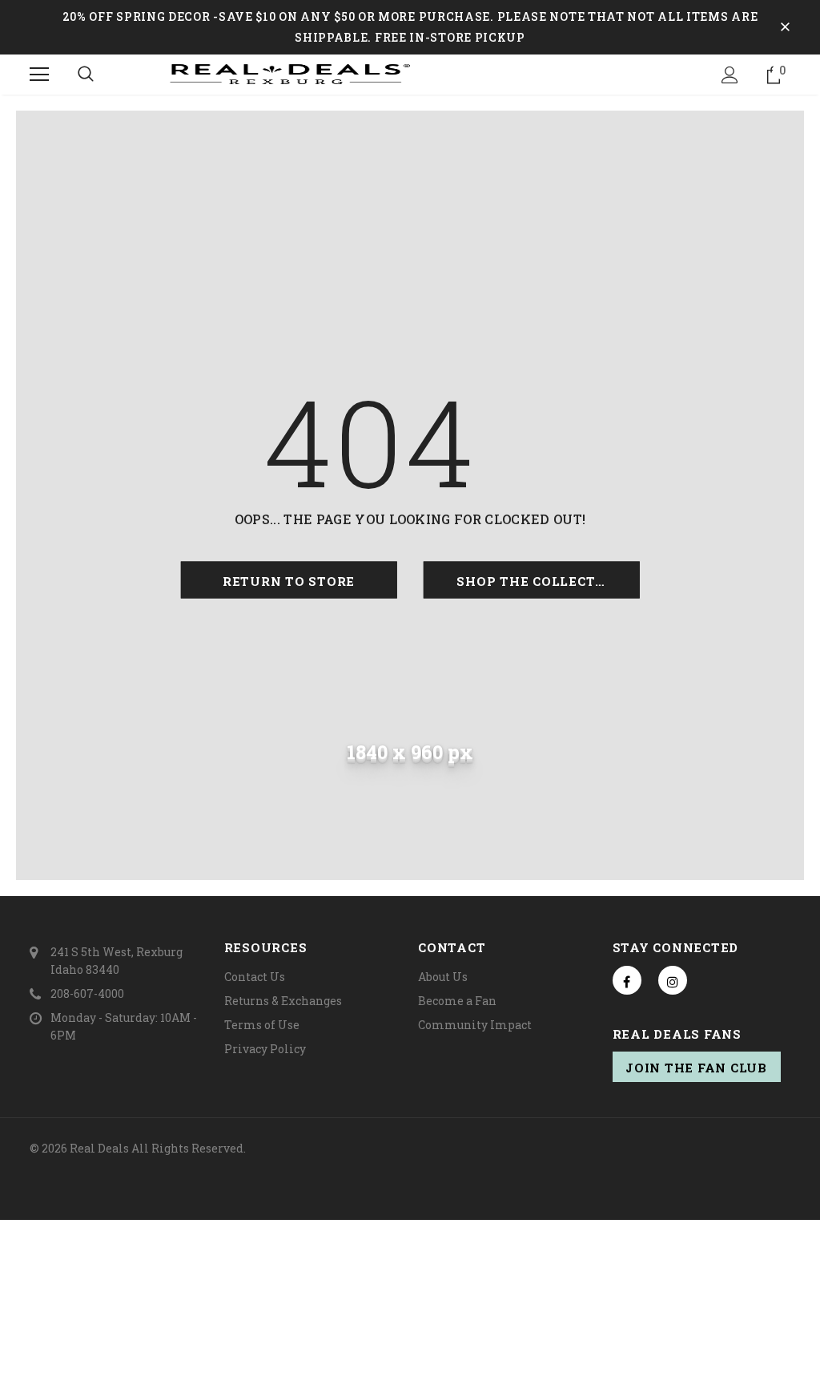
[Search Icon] (86, 75)
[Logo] (410, 73)
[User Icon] (730, 75)
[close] (785, 27)
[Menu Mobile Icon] (39, 74)
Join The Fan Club (696, 1068)
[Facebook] (627, 980)
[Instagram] (672, 980)
